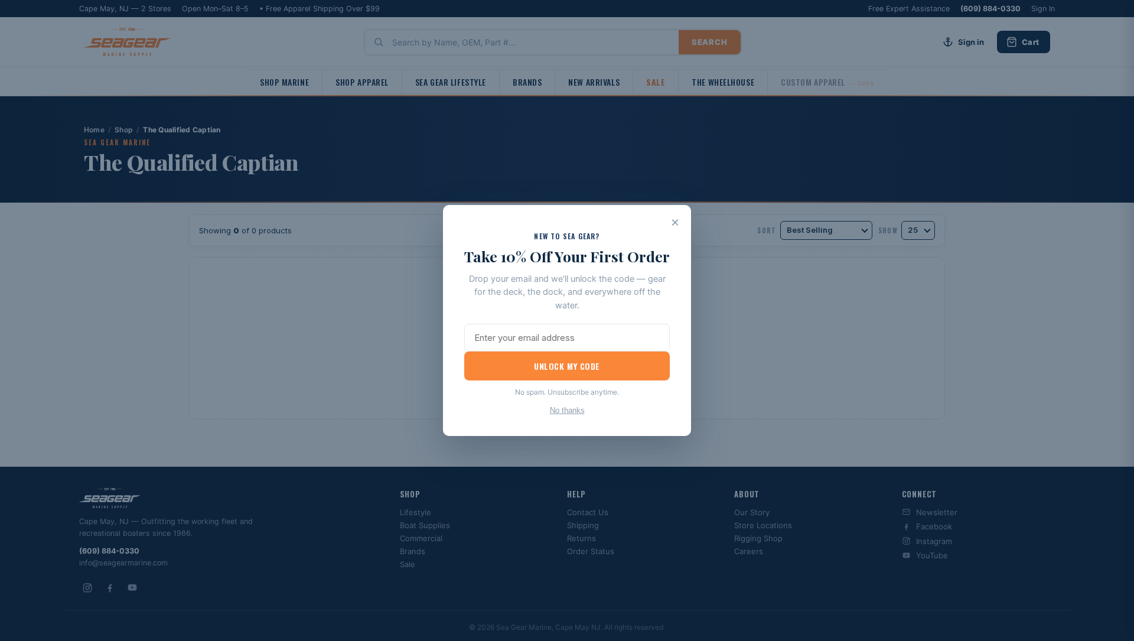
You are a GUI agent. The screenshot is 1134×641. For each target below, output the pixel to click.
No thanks (567, 410)
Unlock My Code (567, 366)
